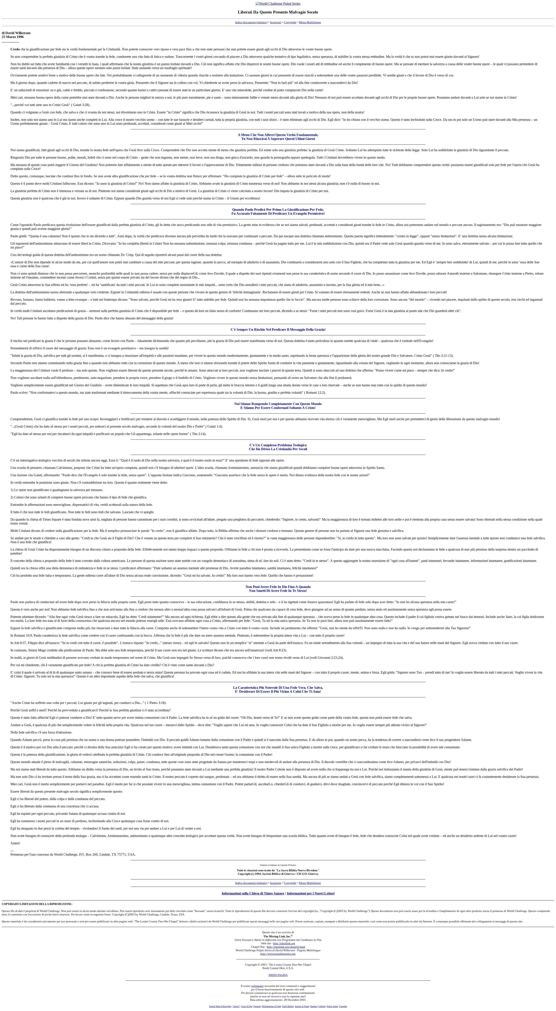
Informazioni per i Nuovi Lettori (310, 893)
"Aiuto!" (236, 1006)
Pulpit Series (332, 1006)
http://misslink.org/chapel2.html (286, 946)
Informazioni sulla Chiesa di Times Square (253, 893)
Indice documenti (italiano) (251, 22)
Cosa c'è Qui (246, 1006)
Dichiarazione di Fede (271, 1006)
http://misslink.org (284, 943)
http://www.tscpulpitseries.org (278, 953)
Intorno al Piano (302, 1006)
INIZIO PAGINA (278, 975)
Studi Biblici (288, 1006)
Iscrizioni (275, 22)
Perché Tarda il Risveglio (220, 1006)
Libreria (322, 1006)
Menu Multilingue (310, 22)
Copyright (290, 22)
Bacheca (313, 1006)
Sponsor (257, 1006)
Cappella (343, 1006)
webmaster (257, 986)
